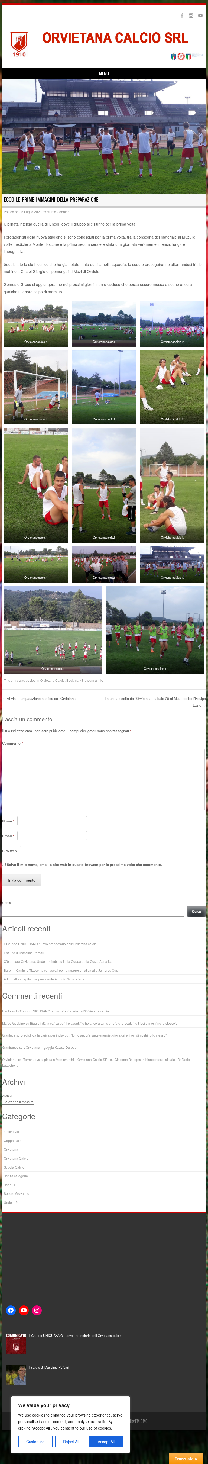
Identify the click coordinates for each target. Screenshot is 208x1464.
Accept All (106, 1441)
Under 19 (11, 1202)
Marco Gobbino (58, 211)
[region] (70, 1424)
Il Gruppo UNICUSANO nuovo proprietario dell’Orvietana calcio (50, 943)
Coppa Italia (13, 1140)
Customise (35, 1441)
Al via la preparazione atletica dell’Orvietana (39, 698)
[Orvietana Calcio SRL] (104, 60)
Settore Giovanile (16, 1193)
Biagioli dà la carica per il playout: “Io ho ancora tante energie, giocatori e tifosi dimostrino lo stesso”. (103, 1023)
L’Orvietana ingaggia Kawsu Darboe (50, 1047)
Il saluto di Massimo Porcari (24, 952)
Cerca (6, 902)
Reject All (71, 1441)
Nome (8, 820)
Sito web (9, 850)
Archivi (7, 1095)
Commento (12, 743)
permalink (94, 680)
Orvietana (11, 1149)
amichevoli (12, 1131)
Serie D (9, 1184)
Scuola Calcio (14, 1167)
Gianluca (8, 1035)
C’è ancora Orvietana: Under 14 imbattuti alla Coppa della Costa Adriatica (58, 961)
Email (8, 835)
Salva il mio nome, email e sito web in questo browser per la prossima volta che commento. (84, 864)
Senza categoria (16, 1175)
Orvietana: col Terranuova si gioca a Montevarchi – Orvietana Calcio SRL (55, 1059)
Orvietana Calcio (52, 680)
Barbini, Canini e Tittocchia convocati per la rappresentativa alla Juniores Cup (61, 970)
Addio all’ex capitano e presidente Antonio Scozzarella (44, 979)
